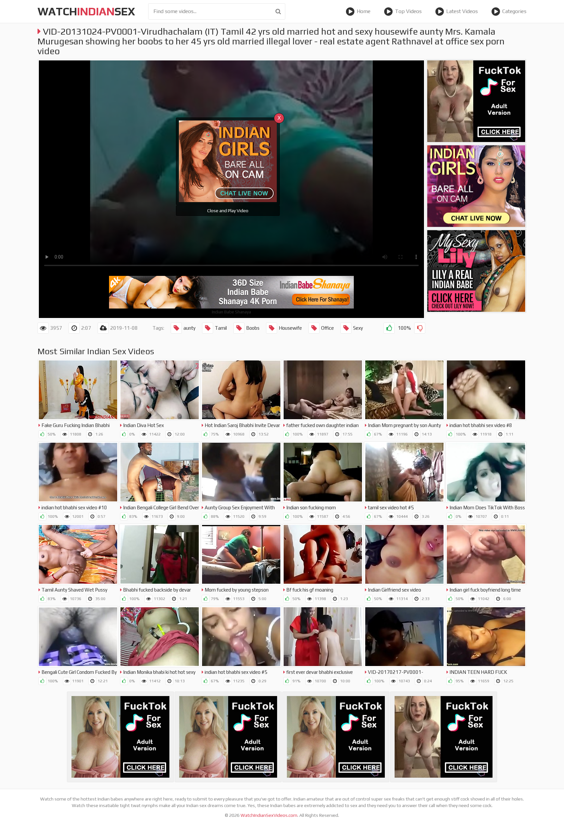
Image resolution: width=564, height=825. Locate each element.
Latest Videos (462, 11)
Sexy (358, 328)
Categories (514, 11)
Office (327, 328)
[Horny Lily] (476, 271)
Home (363, 11)
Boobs (252, 328)
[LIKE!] (389, 328)
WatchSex (86, 11)
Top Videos (408, 11)
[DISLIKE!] (419, 328)
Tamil (221, 328)
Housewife (290, 328)
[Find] (278, 11)
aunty (189, 328)
